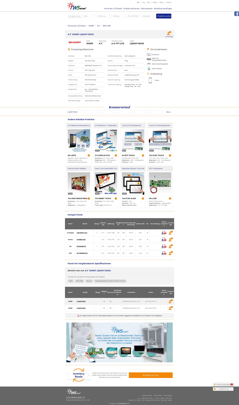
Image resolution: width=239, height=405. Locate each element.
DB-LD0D (153, 198)
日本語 (155, 2)
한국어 (161, 2)
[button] (89, 16)
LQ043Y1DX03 (81, 301)
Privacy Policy (158, 395)
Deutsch (168, 2)
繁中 (138, 2)
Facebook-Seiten (147, 395)
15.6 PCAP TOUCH (156, 155)
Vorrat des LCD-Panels (113, 8)
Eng (143, 2)
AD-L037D (72, 155)
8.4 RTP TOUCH (128, 155)
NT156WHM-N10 (82, 253)
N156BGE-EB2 (81, 239)
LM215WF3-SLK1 (82, 233)
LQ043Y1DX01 (81, 308)
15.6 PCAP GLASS (129, 198)
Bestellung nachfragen (163, 8)
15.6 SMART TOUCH (103, 198)
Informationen (147, 8)
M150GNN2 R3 (81, 246)
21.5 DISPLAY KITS (102, 155)
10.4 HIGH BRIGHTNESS (77, 198)
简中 (148, 2)
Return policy (168, 395)
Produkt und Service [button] (131, 8)
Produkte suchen (164, 16)
